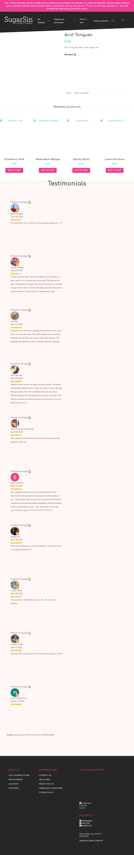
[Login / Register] (127, 20)
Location (13, 784)
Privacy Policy (46, 784)
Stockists (14, 788)
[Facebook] (85, 826)
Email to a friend (81, 93)
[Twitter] (84, 823)
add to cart (14, 170)
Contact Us (45, 775)
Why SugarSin (16, 780)
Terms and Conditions (51, 788)
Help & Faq (44, 780)
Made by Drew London (91, 841)
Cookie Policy (46, 792)
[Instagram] (85, 821)
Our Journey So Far (19, 775)
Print (69, 93)
